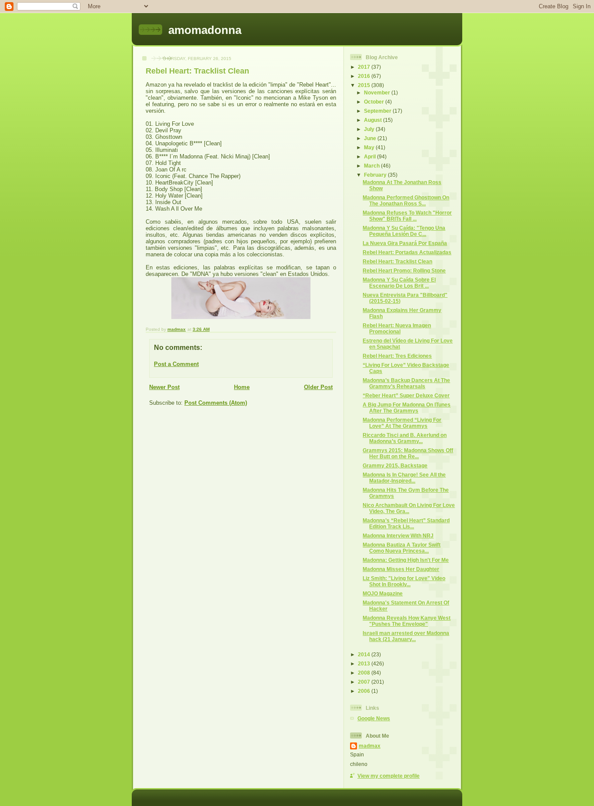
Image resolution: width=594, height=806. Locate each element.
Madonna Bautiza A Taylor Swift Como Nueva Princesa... (401, 548)
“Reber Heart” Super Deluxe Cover (406, 395)
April (370, 156)
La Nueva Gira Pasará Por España (405, 243)
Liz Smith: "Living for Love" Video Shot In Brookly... (404, 581)
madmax (369, 746)
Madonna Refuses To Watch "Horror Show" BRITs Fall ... (407, 216)
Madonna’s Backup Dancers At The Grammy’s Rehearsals (406, 383)
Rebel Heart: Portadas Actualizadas (407, 252)
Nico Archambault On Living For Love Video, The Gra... (409, 508)
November (377, 92)
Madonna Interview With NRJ (398, 535)
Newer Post (164, 387)
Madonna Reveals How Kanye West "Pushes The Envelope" (407, 621)
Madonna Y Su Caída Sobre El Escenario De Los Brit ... (399, 283)
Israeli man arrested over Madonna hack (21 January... (406, 636)
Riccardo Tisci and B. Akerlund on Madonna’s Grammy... (405, 438)
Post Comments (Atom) (215, 403)
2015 (364, 85)
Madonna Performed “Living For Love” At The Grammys (402, 423)
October (374, 101)
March (372, 165)
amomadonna (204, 30)
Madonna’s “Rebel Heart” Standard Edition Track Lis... (406, 523)
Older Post (318, 387)
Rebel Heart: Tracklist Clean (397, 261)
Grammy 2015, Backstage (395, 465)
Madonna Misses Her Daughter (401, 569)
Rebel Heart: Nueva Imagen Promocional (397, 328)
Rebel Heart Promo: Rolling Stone (404, 270)
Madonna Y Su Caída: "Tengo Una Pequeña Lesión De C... (404, 231)
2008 (364, 672)
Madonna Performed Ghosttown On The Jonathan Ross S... (406, 200)
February (376, 175)
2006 (364, 691)
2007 (364, 682)
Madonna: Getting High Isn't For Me (406, 560)
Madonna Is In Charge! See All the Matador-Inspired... (404, 478)
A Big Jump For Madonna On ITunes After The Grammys (407, 407)
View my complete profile (388, 776)
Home (242, 387)
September (378, 111)
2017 (364, 67)
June (370, 138)
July (370, 129)
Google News (373, 718)
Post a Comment (176, 364)
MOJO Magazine (383, 593)
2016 (364, 76)
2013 (364, 663)
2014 (364, 654)
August (373, 120)
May (370, 147)
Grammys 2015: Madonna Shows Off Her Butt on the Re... (408, 453)
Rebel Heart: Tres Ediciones (397, 356)
